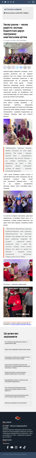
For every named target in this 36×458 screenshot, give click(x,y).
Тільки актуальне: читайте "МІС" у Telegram (17, 13)
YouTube (12, 324)
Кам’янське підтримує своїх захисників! (16, 403)
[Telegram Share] (17, 67)
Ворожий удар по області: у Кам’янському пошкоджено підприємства (16, 380)
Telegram (28, 324)
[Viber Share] (13, 67)
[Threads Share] (25, 67)
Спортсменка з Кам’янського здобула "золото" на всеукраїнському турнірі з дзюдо (17, 357)
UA (25, 2)
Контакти (6, 443)
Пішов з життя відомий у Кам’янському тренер (17, 349)
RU (29, 2)
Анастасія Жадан (21, 40)
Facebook (17, 324)
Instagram (23, 324)
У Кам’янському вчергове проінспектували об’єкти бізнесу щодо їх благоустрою (16, 396)
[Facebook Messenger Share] (21, 67)
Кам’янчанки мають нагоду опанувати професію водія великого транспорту (15, 373)
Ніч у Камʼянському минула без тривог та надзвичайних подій (16, 342)
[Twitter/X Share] (9, 67)
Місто (14, 40)
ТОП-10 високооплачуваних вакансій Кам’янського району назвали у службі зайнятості (15, 389)
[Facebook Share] (5, 67)
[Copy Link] (29, 67)
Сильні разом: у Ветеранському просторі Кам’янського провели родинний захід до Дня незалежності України (17, 366)
